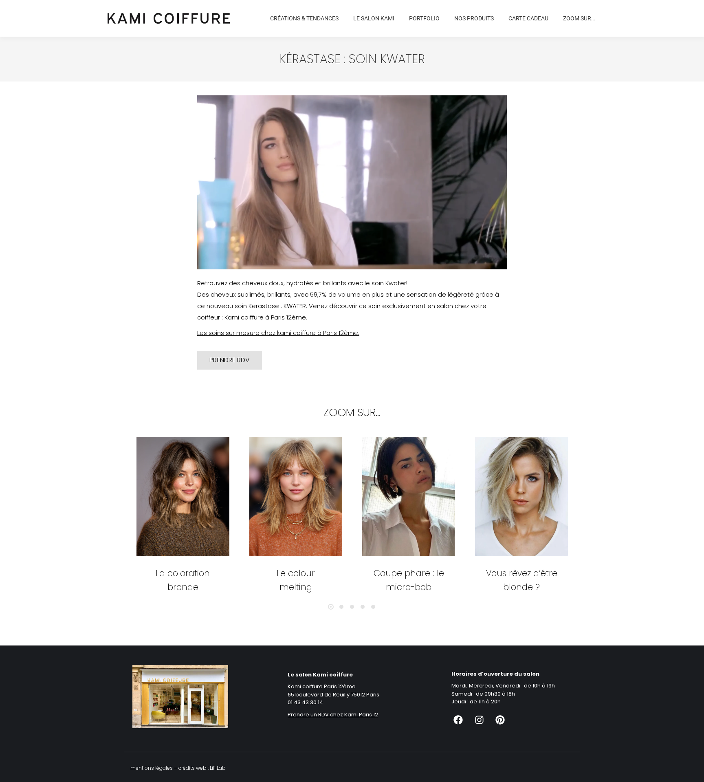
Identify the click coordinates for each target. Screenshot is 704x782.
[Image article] (182, 496)
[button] (331, 607)
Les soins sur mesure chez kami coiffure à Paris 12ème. (278, 332)
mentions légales (151, 767)
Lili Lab (218, 767)
